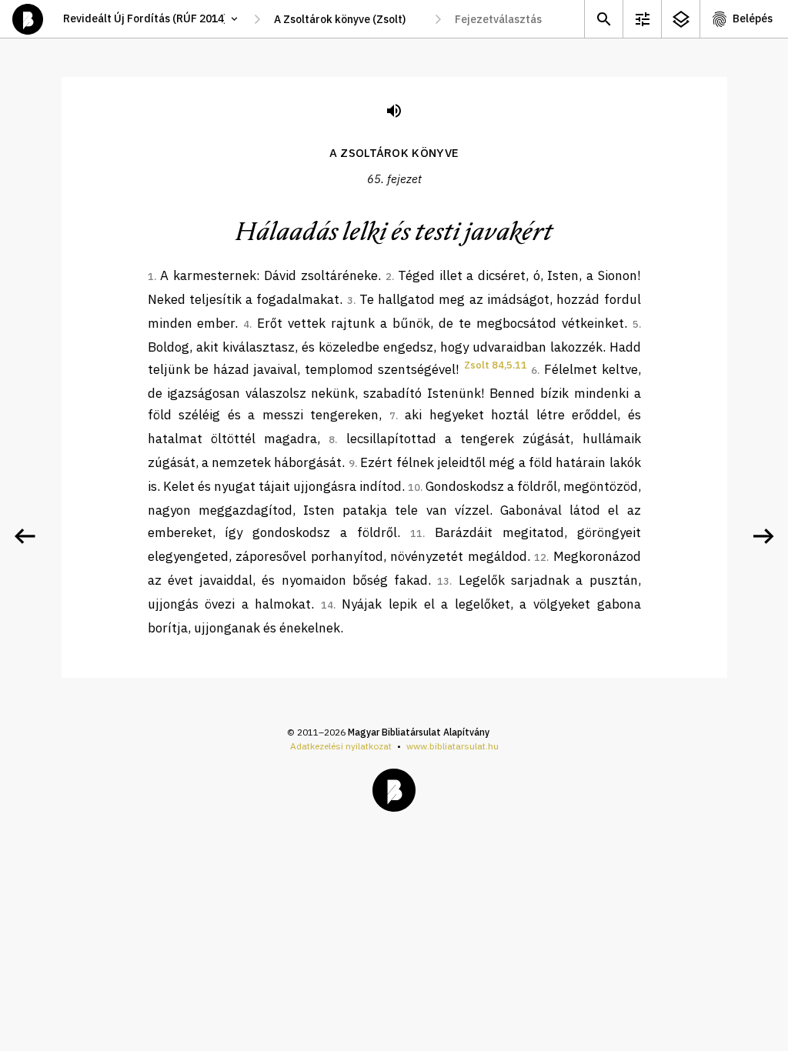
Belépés (753, 18)
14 (327, 605)
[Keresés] (603, 19)
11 (416, 533)
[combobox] (347, 19)
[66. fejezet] (763, 536)
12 (540, 557)
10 (414, 487)
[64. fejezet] (24, 536)
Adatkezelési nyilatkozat (341, 746)
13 (443, 581)
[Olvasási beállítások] (642, 19)
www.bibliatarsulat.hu (452, 746)
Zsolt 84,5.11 (495, 365)
